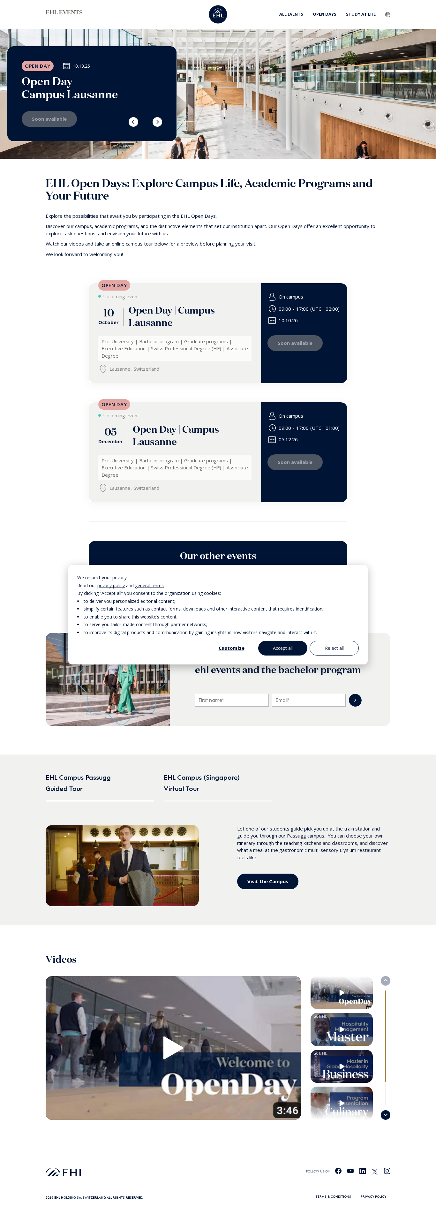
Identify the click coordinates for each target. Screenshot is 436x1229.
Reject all (334, 648)
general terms (149, 585)
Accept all (283, 648)
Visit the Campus (267, 881)
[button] (133, 122)
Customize (231, 648)
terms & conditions (333, 1197)
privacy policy (111, 585)
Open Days (324, 14)
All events (291, 14)
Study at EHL (361, 14)
